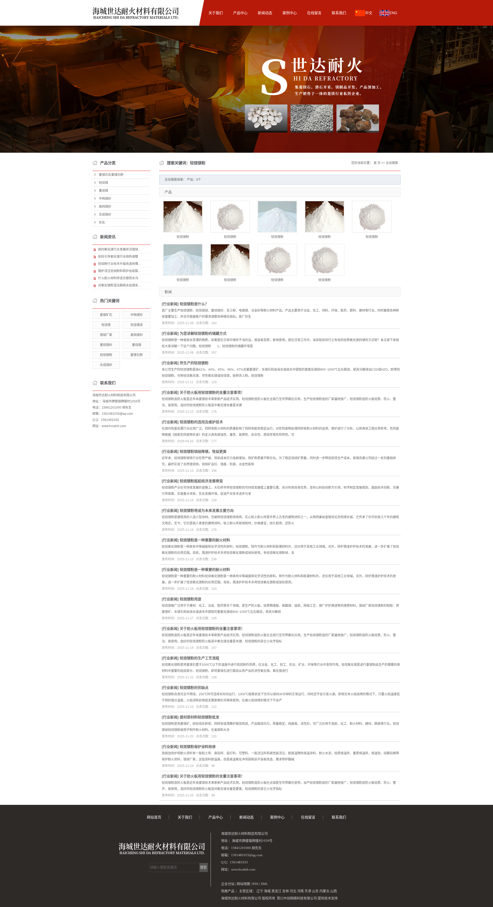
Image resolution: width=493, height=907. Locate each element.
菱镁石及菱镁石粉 (111, 175)
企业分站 (227, 884)
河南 (300, 891)
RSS (255, 884)
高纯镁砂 (105, 206)
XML (264, 884)
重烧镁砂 (106, 345)
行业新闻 (170, 304)
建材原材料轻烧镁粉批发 (199, 717)
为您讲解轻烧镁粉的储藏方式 (203, 333)
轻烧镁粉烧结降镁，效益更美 (203, 451)
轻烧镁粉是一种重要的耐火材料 (205, 540)
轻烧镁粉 (106, 355)
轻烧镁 (103, 183)
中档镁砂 (105, 198)
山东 (315, 891)
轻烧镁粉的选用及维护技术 (201, 422)
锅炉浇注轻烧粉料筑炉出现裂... (119, 271)
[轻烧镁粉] (183, 217)
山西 (333, 891)
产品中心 (240, 13)
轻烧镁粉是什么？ (194, 304)
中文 (368, 13)
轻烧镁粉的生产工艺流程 (199, 658)
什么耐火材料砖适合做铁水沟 (118, 278)
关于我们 (215, 13)
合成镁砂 (105, 214)
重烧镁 (103, 190)
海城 (267, 891)
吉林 (285, 891)
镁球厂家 (106, 335)
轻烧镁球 (136, 325)
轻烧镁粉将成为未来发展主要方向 (207, 510)
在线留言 (314, 13)
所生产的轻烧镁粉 (194, 363)
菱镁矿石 (106, 315)
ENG (393, 13)
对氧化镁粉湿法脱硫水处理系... (119, 285)
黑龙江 (276, 891)
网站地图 (244, 884)
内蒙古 (324, 891)
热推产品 (227, 891)
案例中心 (289, 13)
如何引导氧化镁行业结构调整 (118, 256)
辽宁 (260, 891)
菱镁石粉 (136, 355)
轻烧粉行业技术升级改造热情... (119, 264)
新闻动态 (265, 13)
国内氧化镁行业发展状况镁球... (119, 249)
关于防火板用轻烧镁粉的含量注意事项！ (212, 392)
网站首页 (191, 13)
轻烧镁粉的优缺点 (194, 688)
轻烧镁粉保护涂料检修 (198, 747)
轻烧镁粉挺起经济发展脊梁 (201, 481)
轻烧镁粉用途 (190, 599)
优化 (102, 222)
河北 (293, 891)
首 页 (377, 163)
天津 (308, 891)
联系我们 (339, 13)
